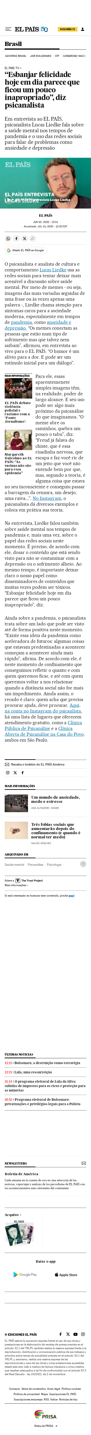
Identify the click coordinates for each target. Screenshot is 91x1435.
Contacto (14, 1388)
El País (45, 215)
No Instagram (47, 498)
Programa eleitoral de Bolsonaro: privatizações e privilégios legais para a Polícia (42, 1101)
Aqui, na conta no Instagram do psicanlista (43, 708)
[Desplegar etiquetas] (83, 864)
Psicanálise (35, 864)
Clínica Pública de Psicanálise (43, 725)
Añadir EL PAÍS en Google (28, 250)
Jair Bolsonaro (40, 56)
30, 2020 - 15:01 (45, 222)
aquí (71, 895)
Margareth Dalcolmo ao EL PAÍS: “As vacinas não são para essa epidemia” (18, 464)
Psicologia (54, 864)
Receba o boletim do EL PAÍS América (37, 764)
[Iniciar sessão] (82, 29)
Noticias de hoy (68, 1399)
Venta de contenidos (33, 1388)
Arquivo (12, 1215)
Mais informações (15, 885)
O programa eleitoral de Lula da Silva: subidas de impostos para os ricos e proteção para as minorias (45, 1085)
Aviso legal (53, 1388)
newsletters (16, 1163)
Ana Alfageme (40, 808)
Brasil (13, 44)
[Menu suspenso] (8, 29)
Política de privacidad (27, 1394)
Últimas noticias (19, 1054)
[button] (45, 183)
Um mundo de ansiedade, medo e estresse (55, 800)
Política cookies (71, 1388)
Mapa (44, 1394)
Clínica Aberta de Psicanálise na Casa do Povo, (45, 731)
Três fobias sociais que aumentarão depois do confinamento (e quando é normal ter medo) (55, 831)
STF (57, 56)
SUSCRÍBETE (67, 29)
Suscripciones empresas (28, 1399)
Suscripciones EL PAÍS (62, 1394)
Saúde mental (14, 864)
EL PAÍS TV (12, 68)
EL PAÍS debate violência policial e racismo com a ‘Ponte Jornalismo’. (18, 412)
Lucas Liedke (53, 270)
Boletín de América (21, 1174)
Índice (54, 1399)
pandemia (21, 322)
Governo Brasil (15, 56)
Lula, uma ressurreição (33, 1072)
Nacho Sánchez (41, 843)
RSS (46, 1399)
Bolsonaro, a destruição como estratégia (47, 1063)
